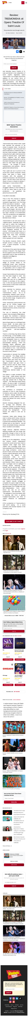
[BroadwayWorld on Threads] (10, 1001)
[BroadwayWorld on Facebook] (10, 998)
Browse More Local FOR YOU (14, 615)
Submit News (9, 1006)
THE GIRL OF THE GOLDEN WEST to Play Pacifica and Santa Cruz (14, 954)
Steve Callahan (16, 699)
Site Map (20, 1006)
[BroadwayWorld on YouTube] (13, 1001)
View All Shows (14, 861)
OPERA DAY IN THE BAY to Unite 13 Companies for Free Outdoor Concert (13, 923)
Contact (17, 1005)
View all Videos (7, 846)
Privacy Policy (20, 1012)
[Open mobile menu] (26, 2)
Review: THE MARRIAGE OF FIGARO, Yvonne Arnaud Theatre (14, 98)
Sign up (14, 886)
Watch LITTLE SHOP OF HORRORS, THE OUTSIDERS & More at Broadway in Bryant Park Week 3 (19, 820)
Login (19, 2)
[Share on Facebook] (17, 51)
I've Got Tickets (8, 659)
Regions (15, 1006)
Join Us (21, 1005)
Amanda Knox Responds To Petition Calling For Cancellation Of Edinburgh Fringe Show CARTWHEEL (19, 830)
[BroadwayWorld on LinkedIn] (17, 998)
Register (15, 2)
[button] (22, 2)
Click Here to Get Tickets (14, 521)
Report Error (14, 1008)
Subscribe (14, 802)
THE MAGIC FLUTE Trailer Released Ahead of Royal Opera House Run (19, 812)
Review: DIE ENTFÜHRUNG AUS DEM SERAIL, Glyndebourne (12, 908)
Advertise (7, 1005)
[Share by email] (24, 51)
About (12, 1005)
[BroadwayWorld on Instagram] (13, 998)
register (23, 529)
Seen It (8, 657)
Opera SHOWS (6, 850)
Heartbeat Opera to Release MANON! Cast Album (13, 93)
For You (9, 533)
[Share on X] (20, 51)
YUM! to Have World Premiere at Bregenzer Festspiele (12, 103)
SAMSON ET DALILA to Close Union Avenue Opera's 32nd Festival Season (14, 108)
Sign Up (14, 68)
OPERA (10, 2)
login (6, 530)
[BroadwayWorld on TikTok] (20, 998)
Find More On (13, 691)
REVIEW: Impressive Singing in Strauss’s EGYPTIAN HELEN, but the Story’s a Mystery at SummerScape (14, 938)
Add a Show (14, 864)
